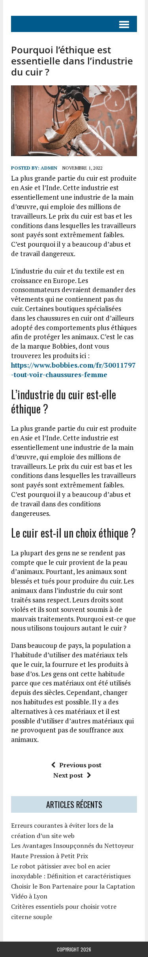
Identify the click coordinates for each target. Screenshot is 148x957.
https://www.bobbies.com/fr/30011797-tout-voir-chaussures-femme (73, 370)
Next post (68, 775)
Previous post (80, 765)
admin (49, 168)
